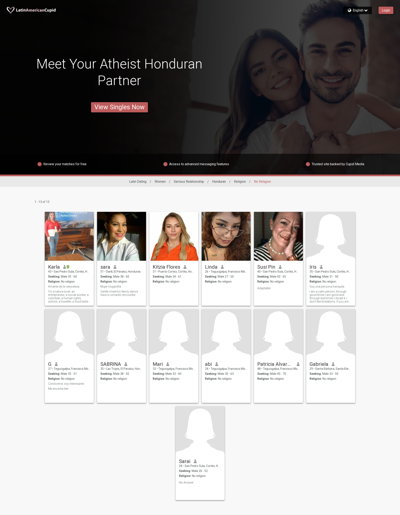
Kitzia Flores (166, 267)
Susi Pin (266, 267)
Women (160, 182)
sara (105, 267)
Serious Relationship (189, 182)
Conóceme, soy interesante (66, 383)
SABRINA (110, 364)
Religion (240, 182)
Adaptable (263, 288)
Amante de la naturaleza (63, 286)
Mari (158, 364)
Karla (54, 267)
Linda (211, 267)
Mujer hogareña (110, 286)
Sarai (184, 461)
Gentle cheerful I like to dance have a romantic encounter (119, 293)
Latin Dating (137, 182)
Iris (313, 267)
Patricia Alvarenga (275, 364)
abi (208, 364)
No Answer (186, 482)
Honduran (219, 182)
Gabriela (319, 364)
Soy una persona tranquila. (327, 286)
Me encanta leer (58, 388)
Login (386, 10)
